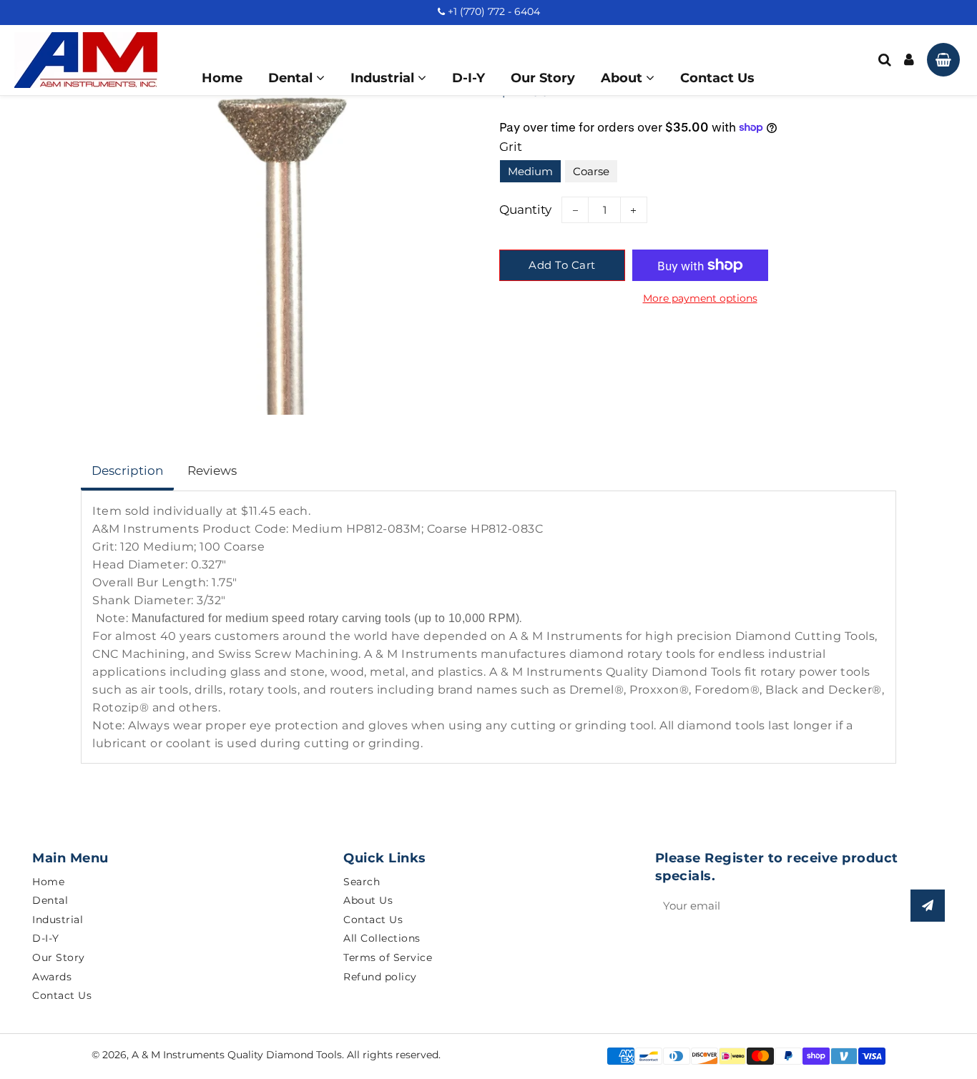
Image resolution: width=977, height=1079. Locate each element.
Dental (292, 78)
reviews (212, 470)
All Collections (382, 938)
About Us (368, 900)
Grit (510, 146)
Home (222, 78)
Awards (52, 976)
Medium (530, 171)
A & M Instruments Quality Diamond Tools (237, 1054)
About (623, 78)
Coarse (591, 171)
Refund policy (380, 976)
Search (361, 881)
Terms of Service (387, 957)
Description (127, 470)
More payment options (700, 298)
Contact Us (717, 78)
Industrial (384, 78)
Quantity (525, 209)
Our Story (543, 78)
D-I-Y (468, 78)
